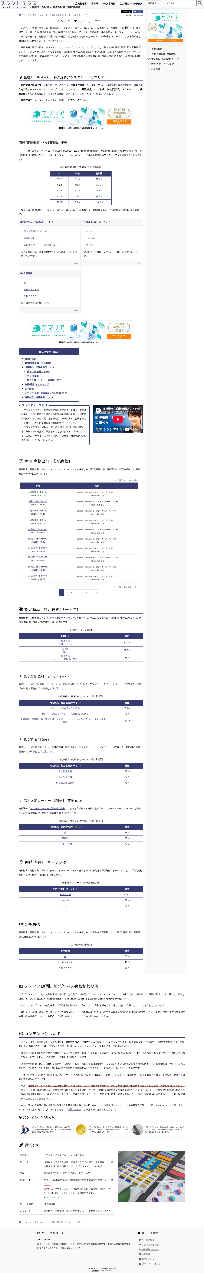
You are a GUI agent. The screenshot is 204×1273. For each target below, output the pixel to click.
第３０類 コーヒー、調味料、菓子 (41, 245)
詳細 (76, 263)
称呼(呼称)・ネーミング (97, 222)
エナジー (90, 245)
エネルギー (91, 238)
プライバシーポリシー (152, 1264)
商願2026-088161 (38, 501)
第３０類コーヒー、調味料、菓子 (65, 658)
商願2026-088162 (38, 492)
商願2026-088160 (38, 510)
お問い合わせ (74, 1109)
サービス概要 (147, 1240)
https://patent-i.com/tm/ (84, 1046)
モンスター (77, 15)
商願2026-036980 (37, 529)
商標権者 (82, 3)
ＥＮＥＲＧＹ (30, 296)
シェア (139, 12)
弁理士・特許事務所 (132, 3)
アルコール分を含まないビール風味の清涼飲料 (65, 714)
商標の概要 (30, 358)
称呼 (95, 3)
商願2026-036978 (37, 548)
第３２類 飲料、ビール (61, 15)
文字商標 (110, 3)
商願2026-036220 (37, 576)
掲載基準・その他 (150, 1249)
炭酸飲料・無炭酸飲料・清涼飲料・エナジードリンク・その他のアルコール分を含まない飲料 (65, 721)
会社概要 (145, 1254)
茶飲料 (65, 838)
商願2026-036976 (37, 566)
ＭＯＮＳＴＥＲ (31, 289)
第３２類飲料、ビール (65, 643)
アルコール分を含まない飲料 (65, 708)
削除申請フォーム (113, 1105)
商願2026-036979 (37, 538)
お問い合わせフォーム (70, 1016)
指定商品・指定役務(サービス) (38, 222)
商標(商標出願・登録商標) (38, 362)
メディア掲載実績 (150, 1244)
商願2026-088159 (38, 520)
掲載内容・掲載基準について (39, 397)
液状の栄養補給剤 (65, 782)
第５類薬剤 (65, 650)
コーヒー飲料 (65, 844)
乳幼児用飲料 (65, 777)
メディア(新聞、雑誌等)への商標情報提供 (46, 393)
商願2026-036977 (37, 557)
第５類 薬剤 (29, 238)
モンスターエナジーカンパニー (36, 15)
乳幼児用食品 (65, 771)
